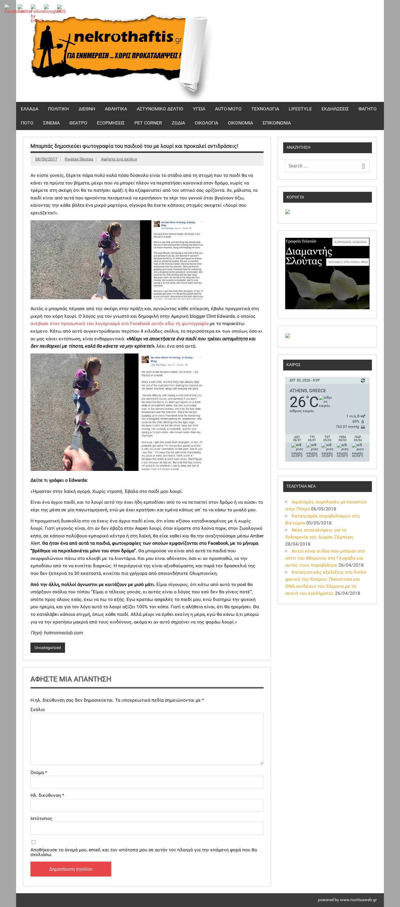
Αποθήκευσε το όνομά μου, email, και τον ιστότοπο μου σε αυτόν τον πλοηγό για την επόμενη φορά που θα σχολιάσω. (143, 852)
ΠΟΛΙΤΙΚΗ (58, 109)
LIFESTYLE (300, 109)
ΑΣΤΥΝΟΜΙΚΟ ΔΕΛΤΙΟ (160, 109)
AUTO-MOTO (228, 109)
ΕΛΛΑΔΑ (29, 109)
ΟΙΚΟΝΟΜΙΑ (240, 123)
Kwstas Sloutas (79, 159)
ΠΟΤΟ (27, 123)
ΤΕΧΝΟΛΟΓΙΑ (265, 109)
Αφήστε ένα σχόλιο (119, 159)
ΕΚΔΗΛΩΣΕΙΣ (335, 109)
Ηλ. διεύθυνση (47, 795)
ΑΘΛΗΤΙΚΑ (116, 109)
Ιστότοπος (41, 818)
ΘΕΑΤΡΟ (78, 123)
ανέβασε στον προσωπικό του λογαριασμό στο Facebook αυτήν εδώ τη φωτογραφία (119, 323)
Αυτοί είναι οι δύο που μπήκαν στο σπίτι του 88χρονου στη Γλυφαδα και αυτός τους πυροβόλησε (325, 558)
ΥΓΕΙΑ (199, 109)
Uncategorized (48, 647)
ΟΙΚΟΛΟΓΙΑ (206, 123)
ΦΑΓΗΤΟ (367, 109)
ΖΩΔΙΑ (178, 123)
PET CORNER (148, 123)
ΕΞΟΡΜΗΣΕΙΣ (111, 123)
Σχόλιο (37, 709)
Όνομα (38, 772)
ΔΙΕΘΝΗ (86, 109)
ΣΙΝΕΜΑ (51, 123)
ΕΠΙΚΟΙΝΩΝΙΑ (277, 123)
